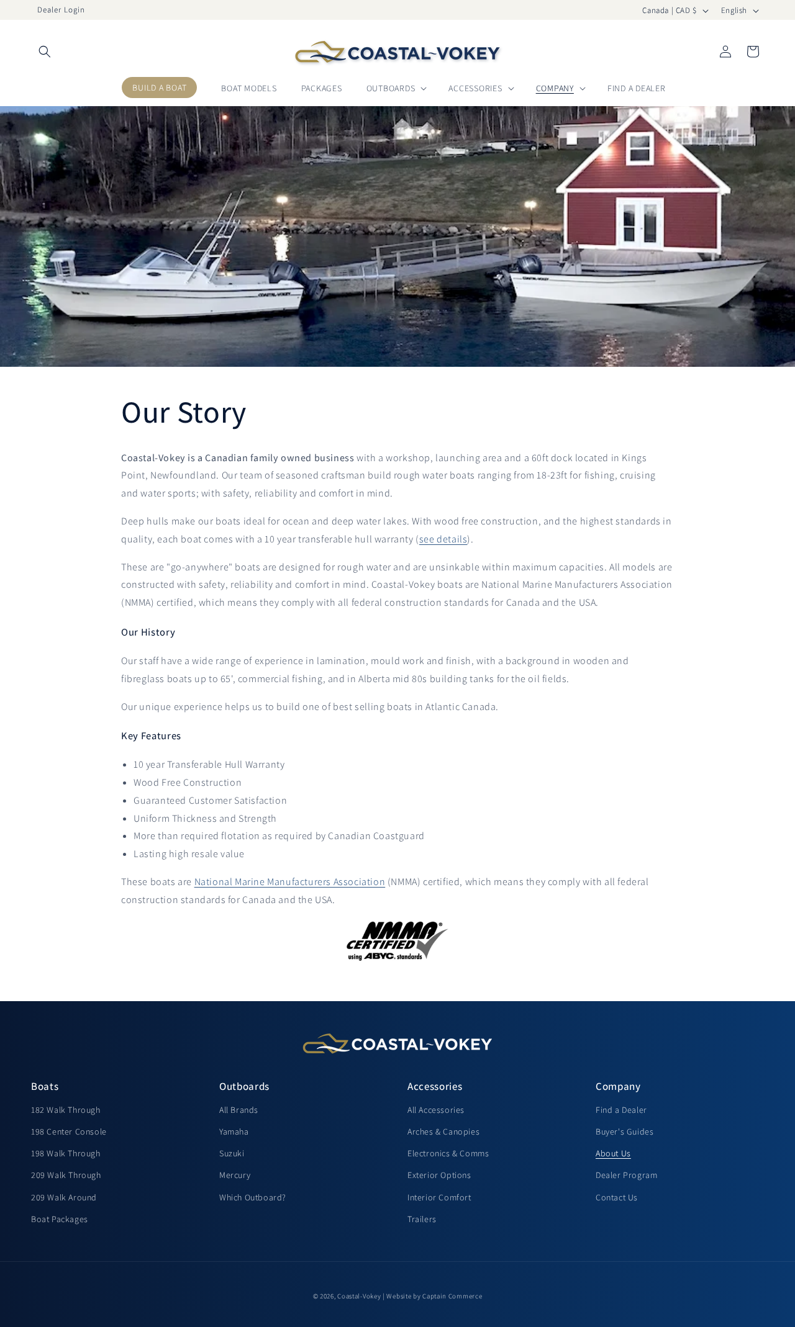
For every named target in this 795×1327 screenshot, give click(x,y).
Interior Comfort (439, 1196)
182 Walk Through (66, 1109)
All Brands (238, 1109)
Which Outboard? (252, 1196)
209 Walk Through (66, 1175)
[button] (44, 51)
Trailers (422, 1219)
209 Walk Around (64, 1196)
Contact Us (617, 1196)
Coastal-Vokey (359, 1296)
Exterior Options (439, 1175)
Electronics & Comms (448, 1153)
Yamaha (234, 1131)
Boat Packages (59, 1219)
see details (443, 539)
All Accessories (436, 1109)
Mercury (234, 1175)
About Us (613, 1153)
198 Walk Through (66, 1153)
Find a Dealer (621, 1109)
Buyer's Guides (624, 1131)
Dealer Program (626, 1175)
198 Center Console (69, 1131)
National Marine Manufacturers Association (290, 881)
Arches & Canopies (443, 1131)
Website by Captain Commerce (434, 1296)
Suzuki (232, 1153)
